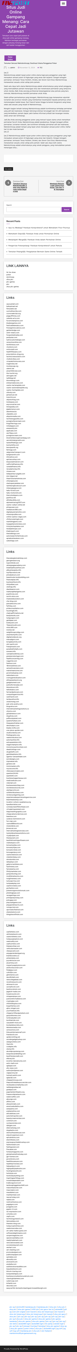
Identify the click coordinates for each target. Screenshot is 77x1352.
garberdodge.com (13, 330)
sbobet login (59, 1324)
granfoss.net (11, 498)
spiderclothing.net (13, 1037)
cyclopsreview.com (13, 1123)
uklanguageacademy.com (16, 565)
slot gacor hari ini (47, 1309)
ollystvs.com (11, 711)
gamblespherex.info (13, 754)
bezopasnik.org (12, 447)
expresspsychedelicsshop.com (18, 1142)
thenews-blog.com (13, 1223)
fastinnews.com (12, 867)
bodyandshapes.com (14, 1274)
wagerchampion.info (14, 745)
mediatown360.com (14, 510)
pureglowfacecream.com (15, 421)
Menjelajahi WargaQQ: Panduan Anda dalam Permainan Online (34, 240)
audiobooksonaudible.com (16, 1267)
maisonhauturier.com (14, 1188)
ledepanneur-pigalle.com (15, 474)
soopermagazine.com (14, 1235)
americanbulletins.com (14, 1106)
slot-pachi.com (12, 644)
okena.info (10, 1049)
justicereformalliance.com (16, 999)
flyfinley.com (11, 606)
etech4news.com (12, 1140)
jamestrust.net (11, 395)
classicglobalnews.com (15, 1278)
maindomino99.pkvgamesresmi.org (23, 1333)
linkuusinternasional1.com (16, 1032)
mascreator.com (12, 1190)
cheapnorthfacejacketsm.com (17, 1013)
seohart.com (11, 1247)
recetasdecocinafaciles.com (17, 1085)
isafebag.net (11, 378)
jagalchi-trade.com (13, 992)
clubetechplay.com (13, 857)
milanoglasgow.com (13, 488)
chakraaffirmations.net (14, 613)
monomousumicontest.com (16, 747)
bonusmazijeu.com (13, 845)
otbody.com (11, 392)
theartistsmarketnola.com (16, 478)
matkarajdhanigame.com (15, 592)
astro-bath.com (12, 1063)
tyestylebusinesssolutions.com (17, 833)
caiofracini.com (12, 697)
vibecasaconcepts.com (15, 771)
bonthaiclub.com (12, 1020)
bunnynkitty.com (12, 445)
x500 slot (35, 1309)
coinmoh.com (11, 1121)
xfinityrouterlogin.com (14, 519)
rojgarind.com (11, 661)
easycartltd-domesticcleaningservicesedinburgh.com (26, 1288)
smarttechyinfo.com (14, 635)
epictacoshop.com (13, 459)
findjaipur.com (11, 970)
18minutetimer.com (13, 666)
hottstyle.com (11, 1173)
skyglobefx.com (12, 752)
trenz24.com (11, 397)
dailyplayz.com (12, 862)
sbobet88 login (24, 1324)
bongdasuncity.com (13, 642)
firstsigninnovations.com (15, 328)
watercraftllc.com (13, 1097)
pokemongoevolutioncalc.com (17, 890)
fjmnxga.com (11, 450)
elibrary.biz (10, 1058)
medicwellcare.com (13, 780)
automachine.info (12, 740)
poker (8, 275)
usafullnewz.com (12, 932)
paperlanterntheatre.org (15, 1092)
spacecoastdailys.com (14, 1238)
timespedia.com (12, 407)
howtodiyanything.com (15, 1176)
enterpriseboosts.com (14, 383)
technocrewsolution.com (15, 357)
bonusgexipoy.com (13, 852)
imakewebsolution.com (15, 599)
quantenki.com (12, 776)
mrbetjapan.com (12, 426)
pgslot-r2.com (11, 1209)
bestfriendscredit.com (14, 1056)
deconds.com (11, 1286)
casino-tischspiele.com (15, 390)
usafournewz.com (13, 944)
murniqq (34, 1326)
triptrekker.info (12, 761)
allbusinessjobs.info (13, 570)
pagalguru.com (12, 1204)
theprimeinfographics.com (16, 812)
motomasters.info (13, 766)
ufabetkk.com (11, 414)
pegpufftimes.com (13, 316)
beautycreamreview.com (15, 1118)
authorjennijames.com (14, 1070)
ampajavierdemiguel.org (15, 953)
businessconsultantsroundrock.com (19, 1276)
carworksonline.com (14, 342)
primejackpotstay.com (14, 898)
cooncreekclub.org (13, 313)
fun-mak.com (11, 821)
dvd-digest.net (12, 476)
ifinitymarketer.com (13, 871)
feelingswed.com (12, 1147)
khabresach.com (12, 531)
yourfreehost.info (13, 1011)
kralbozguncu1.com (13, 1183)
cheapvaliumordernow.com (16, 814)
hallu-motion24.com (14, 493)
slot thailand (46, 1331)
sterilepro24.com (12, 790)
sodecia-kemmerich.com (15, 819)
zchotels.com (11, 1214)
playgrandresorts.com (14, 905)
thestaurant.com (12, 838)
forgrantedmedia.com (14, 335)
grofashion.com (12, 888)
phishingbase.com (13, 893)
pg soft (59, 1328)
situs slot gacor (60, 1314)
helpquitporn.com (13, 1166)
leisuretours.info (12, 687)
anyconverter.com (13, 404)
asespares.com (12, 1109)
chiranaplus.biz (12, 481)
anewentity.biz (11, 428)
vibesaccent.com (12, 951)
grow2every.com (12, 1159)
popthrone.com (12, 594)
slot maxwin (31, 1312)
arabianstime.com (13, 1111)
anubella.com (11, 1264)
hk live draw (11, 272)
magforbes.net (11, 364)
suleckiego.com (12, 541)
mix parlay (49, 1324)
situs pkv (9, 279)
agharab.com (11, 1078)
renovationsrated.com (14, 1243)
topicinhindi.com (12, 563)
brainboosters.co (12, 956)
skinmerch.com (12, 984)
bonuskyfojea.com (13, 847)
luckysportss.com (13, 881)
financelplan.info (12, 580)
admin (12, 68)
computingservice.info (14, 694)
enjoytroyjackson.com (14, 1135)
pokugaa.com (11, 900)
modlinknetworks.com (14, 876)
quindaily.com (11, 1257)
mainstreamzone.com (14, 670)
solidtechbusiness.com (15, 792)
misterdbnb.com (12, 826)
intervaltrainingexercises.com (17, 831)
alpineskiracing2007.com (15, 502)
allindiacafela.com (13, 500)
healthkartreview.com (14, 1164)
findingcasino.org (13, 735)
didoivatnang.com (13, 1128)
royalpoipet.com (12, 835)
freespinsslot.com (13, 647)
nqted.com (10, 1200)
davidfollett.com (12, 977)
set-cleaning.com (12, 1250)
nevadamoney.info (13, 469)
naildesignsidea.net (13, 1087)
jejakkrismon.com (13, 409)
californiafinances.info (14, 464)
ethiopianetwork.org (14, 680)
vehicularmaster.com (14, 948)
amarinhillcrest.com (13, 371)
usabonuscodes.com (14, 1228)
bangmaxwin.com (13, 455)
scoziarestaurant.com (14, 1245)
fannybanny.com (12, 869)
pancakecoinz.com (13, 604)
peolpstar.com (11, 337)
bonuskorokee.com (13, 850)
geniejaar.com (11, 620)
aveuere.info (11, 651)
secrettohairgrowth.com (15, 440)
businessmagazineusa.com (16, 778)
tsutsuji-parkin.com (13, 1075)
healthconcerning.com (14, 659)
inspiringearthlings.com (15, 1178)
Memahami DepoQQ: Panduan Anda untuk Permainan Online (33, 234)
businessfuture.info (13, 582)
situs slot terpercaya (45, 1312)
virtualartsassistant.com (15, 809)
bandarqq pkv (31, 1307)
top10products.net (13, 572)
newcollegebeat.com (14, 980)
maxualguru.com (12, 639)
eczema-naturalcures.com (16, 1061)
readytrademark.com (14, 1240)
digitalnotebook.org (13, 637)
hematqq (41, 1326)
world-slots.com (12, 596)
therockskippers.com (14, 495)
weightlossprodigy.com (15, 632)
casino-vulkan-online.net (15, 505)
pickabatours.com (13, 575)
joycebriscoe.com (13, 960)
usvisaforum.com (12, 987)
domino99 (20, 1307)
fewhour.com (11, 663)
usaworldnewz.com (13, 937)
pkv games (8, 168)
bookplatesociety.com (14, 1025)
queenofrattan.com (13, 721)
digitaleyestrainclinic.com (16, 512)
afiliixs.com (10, 1102)
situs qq (64, 1326)
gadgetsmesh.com (13, 682)
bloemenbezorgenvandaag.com (18, 438)
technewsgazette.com (14, 419)
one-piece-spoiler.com (14, 730)
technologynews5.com (15, 1219)
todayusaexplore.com (14, 939)
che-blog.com (11, 601)
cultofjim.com (11, 972)
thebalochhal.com (13, 946)
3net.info (9, 1044)
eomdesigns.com (12, 759)
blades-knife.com (13, 728)
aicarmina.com (11, 963)
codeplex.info (11, 1047)
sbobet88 (58, 1309)
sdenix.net (10, 368)
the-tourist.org (11, 373)
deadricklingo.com (13, 749)
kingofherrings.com (13, 423)
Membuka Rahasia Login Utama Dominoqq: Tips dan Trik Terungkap (57, 186)
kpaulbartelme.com (13, 804)
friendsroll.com (12, 1035)
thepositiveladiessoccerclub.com (18, 1082)
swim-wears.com (12, 333)
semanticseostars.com (14, 668)
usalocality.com (12, 941)
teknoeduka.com (12, 1221)
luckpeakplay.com (13, 883)
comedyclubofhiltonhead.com (17, 807)
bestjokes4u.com (12, 615)
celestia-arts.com (13, 318)
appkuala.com (11, 431)
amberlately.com (12, 958)
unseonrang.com (12, 702)
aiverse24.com (11, 1262)
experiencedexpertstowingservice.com (21, 797)
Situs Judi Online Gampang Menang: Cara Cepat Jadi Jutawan (15, 19)
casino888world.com (14, 824)
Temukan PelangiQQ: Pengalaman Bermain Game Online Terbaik (35, 252)
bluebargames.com (13, 323)
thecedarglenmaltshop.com (16, 558)
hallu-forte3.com (12, 490)
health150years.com (13, 352)
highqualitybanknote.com (16, 1168)
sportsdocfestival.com (14, 910)
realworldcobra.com (14, 737)
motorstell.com (12, 349)
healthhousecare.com (14, 1161)
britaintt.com (11, 1283)
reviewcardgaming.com (15, 795)
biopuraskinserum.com (15, 462)
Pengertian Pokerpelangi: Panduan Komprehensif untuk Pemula (35, 246)
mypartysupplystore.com (15, 965)
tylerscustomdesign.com (15, 340)
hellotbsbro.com (12, 690)
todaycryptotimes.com (15, 1226)
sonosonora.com (12, 1030)
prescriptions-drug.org (15, 354)
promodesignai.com (13, 1252)
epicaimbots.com (12, 1137)
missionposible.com (13, 514)
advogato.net (11, 376)
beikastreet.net (12, 306)
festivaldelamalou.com (14, 325)
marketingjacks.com (14, 522)
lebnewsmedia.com (13, 1027)
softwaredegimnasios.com (16, 1233)
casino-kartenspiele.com (15, 385)
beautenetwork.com (14, 1269)
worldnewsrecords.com (15, 788)
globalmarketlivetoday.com (16, 1154)
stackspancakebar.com (15, 483)
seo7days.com (11, 433)
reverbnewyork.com (14, 982)
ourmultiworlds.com (13, 311)
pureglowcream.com (14, 435)
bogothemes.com (13, 1006)
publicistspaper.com (14, 1255)
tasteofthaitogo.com (14, 443)
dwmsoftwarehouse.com (15, 1133)
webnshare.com (12, 675)
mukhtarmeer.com (13, 1195)
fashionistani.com (13, 1145)
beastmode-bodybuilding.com (17, 577)
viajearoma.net (12, 1073)
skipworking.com (12, 400)
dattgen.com (11, 1125)
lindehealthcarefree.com (15, 568)
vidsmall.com (11, 783)
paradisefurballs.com (14, 649)
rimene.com (10, 471)
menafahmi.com (12, 1192)
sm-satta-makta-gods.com (16, 1231)
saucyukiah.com (12, 304)
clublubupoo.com (13, 843)
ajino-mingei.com (12, 1008)
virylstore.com (11, 347)
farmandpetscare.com (14, 692)
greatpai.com (11, 1090)
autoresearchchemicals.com (17, 536)
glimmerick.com (12, 975)
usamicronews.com (13, 886)
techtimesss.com (12, 345)
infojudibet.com (12, 584)
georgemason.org (13, 560)
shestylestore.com (13, 912)
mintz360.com (11, 627)
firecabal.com (11, 1149)
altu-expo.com (11, 1068)
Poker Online (10, 58)
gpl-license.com (12, 1157)
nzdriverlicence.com (14, 1202)
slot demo (13, 1324)
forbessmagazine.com (14, 1152)
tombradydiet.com (13, 1018)
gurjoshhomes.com (13, 1015)
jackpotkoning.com (13, 874)
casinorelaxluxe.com (14, 855)
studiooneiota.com (13, 733)
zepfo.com (10, 1216)
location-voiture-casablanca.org (18, 802)
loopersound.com (13, 994)
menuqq (26, 1326)
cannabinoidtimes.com (14, 654)
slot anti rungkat (19, 1312)
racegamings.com (13, 895)
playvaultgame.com (13, 902)
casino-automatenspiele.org (17, 388)
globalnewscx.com (13, 714)
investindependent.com (15, 1180)
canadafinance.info (13, 467)
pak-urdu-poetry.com (14, 704)
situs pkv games (12, 287)
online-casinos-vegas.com (16, 517)
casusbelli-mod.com (14, 1023)
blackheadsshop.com (14, 800)
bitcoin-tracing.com (13, 1271)
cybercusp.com (12, 1281)
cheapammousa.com (14, 1080)
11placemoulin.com (13, 625)
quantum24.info (12, 773)
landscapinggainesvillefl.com (17, 1185)
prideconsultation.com (14, 608)
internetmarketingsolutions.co (17, 709)
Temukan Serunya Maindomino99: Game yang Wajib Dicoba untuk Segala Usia (20, 187)
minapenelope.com (13, 996)
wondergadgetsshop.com (16, 1039)
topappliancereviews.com (16, 524)
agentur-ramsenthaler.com (16, 757)
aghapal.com (11, 1066)
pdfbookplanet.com (13, 718)
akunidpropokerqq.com (15, 1051)
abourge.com (11, 1099)
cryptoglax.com (12, 1001)
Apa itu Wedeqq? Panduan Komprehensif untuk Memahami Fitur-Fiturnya (39, 228)
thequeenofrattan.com (14, 723)
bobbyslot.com (12, 623)
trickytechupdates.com (15, 526)
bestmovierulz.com (13, 989)
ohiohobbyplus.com (13, 1003)
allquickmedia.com (13, 416)
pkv (7, 284)
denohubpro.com (12, 725)
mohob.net (10, 630)
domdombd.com (12, 859)
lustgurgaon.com (12, 618)
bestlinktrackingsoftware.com (17, 840)
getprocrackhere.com (14, 864)
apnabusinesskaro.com (15, 538)
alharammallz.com (13, 1104)
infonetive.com (12, 457)
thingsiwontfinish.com (14, 914)
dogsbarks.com (12, 1130)
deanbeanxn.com (12, 589)
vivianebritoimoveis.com (15, 361)
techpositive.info (12, 699)
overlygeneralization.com (16, 678)
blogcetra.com (11, 706)
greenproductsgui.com (15, 656)
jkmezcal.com (11, 828)
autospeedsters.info (13, 742)
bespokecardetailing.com (16, 1054)
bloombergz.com (12, 380)
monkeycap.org (12, 366)
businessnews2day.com (15, 785)
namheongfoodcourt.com (16, 486)
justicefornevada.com (14, 685)
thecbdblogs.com (13, 533)
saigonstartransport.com (15, 452)
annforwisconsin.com (14, 968)
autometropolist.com (14, 1116)
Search (9, 205)
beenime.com (11, 816)
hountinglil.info (12, 611)
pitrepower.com (12, 507)
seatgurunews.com (13, 1042)
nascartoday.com (13, 1197)
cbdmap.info (11, 587)
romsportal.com (12, 907)
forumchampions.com (14, 321)
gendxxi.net (10, 764)
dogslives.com (11, 716)
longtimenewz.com (13, 879)
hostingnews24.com (14, 1171)
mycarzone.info (12, 769)
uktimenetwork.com (13, 934)
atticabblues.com (12, 1113)
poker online (29, 1328)
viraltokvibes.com (13, 359)
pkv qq (12, 1307)
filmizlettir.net (11, 309)
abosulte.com (11, 1259)
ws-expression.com (13, 1212)
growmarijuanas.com (14, 673)
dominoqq (10, 277)
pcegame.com (11, 1207)
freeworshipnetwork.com (15, 1094)
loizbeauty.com (12, 402)
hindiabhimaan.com (13, 529)
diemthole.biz (11, 412)
